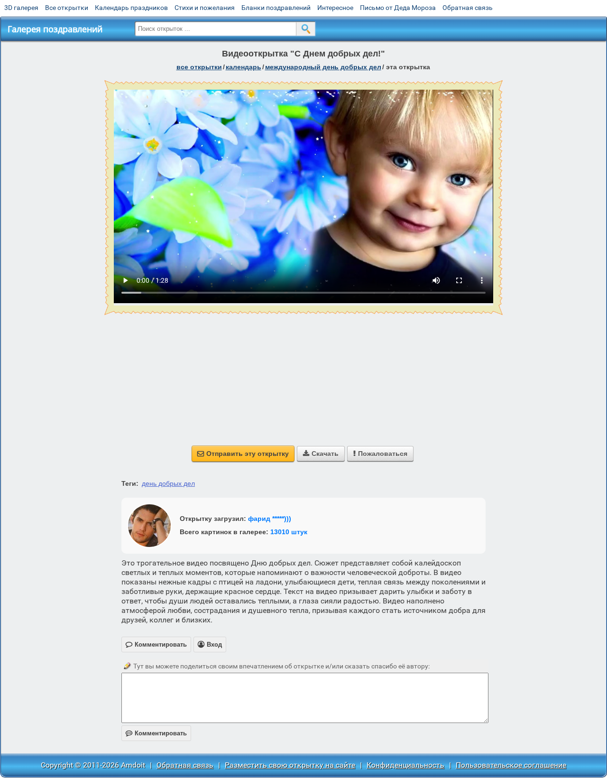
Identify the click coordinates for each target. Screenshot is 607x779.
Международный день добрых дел (323, 67)
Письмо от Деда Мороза (398, 7)
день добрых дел (168, 483)
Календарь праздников (131, 7)
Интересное (335, 7)
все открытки (199, 67)
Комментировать (156, 733)
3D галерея (21, 7)
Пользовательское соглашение (511, 765)
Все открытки (66, 7)
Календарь (243, 67)
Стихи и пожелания (205, 7)
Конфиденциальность (405, 765)
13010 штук (288, 532)
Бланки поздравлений (276, 7)
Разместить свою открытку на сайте (290, 765)
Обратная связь (467, 7)
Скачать (321, 453)
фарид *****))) (269, 518)
